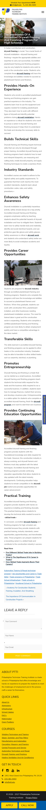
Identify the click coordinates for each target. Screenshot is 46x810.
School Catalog (8, 712)
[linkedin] (18, 771)
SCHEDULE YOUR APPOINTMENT (44, 410)
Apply (9, 805)
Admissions (6, 705)
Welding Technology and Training (15, 734)
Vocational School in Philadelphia (28, 583)
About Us (5, 702)
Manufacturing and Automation (14, 741)
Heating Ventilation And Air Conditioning (18, 757)
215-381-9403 (30, 5)
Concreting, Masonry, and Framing (15, 744)
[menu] (42, 12)
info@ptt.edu (16, 5)
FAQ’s (4, 715)
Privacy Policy (31, 797)
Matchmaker (7, 719)
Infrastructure (7, 709)
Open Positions (8, 722)
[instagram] (8, 771)
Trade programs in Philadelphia (22, 577)
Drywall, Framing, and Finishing (14, 754)
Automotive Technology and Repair (16, 751)
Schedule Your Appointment (23, 3)
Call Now (27, 805)
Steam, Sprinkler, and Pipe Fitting (15, 738)
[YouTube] (13, 771)
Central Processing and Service (14, 748)
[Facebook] (3, 771)
